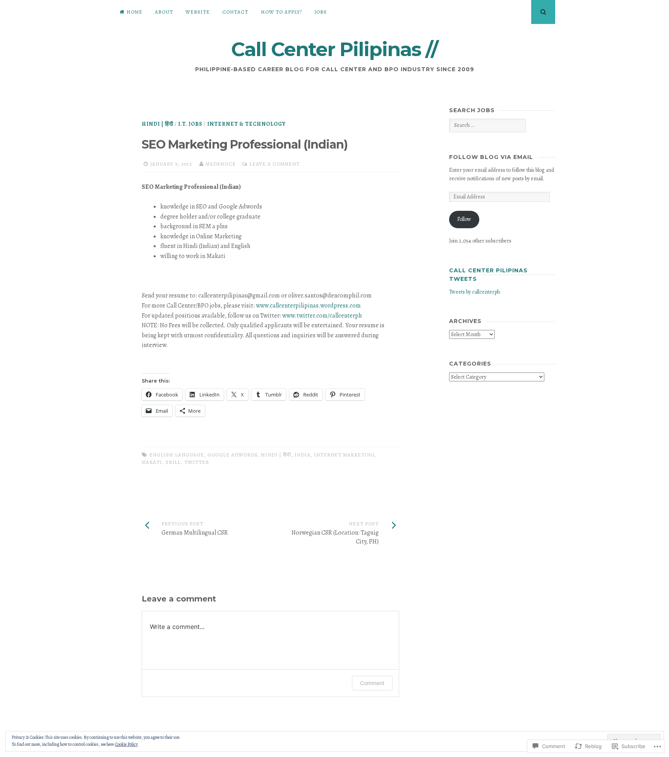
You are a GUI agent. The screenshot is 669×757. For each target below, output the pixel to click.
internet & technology (246, 124)
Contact (235, 12)
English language (176, 454)
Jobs (320, 12)
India (302, 454)
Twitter (196, 462)
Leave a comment (274, 164)
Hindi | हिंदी (157, 124)
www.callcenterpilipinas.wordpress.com (308, 305)
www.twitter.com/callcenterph (322, 315)
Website (197, 12)
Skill (173, 462)
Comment (372, 683)
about (164, 12)
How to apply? (281, 12)
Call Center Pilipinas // (334, 49)
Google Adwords (232, 454)
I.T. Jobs (190, 124)
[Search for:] (487, 125)
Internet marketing (344, 454)
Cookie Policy (126, 744)
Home (134, 12)
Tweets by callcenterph (474, 292)
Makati (152, 462)
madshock (221, 164)
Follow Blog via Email (491, 157)
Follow (464, 219)
